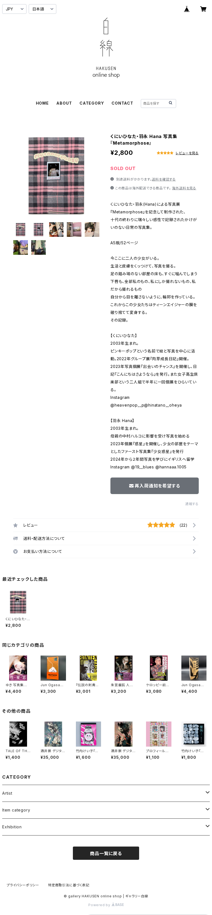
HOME (42, 103)
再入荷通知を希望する (157, 486)
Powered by (100, 905)
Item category (16, 810)
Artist (7, 793)
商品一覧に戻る (106, 853)
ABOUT (64, 103)
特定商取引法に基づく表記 (68, 885)
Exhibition (12, 826)
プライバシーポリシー (23, 885)
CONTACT (122, 103)
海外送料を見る (184, 188)
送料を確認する (164, 179)
